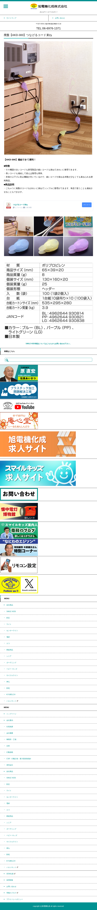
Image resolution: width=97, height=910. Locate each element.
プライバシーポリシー (14, 899)
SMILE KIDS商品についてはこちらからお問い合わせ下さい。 (48, 344)
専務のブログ (11, 893)
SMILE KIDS (11, 611)
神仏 (8, 682)
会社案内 (9, 720)
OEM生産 (10, 874)
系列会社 (9, 765)
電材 (8, 637)
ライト (8, 624)
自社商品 (9, 605)
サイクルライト (12, 675)
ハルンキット (11, 701)
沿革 (8, 746)
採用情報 (9, 880)
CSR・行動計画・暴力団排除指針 (18, 759)
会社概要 (9, 733)
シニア (8, 656)
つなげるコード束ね (20, 205)
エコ (8, 643)
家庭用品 (9, 650)
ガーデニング (11, 663)
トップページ (11, 714)
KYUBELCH (10, 694)
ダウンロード (86, 204)
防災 (8, 618)
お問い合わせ (11, 886)
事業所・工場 (11, 739)
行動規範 (9, 752)
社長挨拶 (9, 727)
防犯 (8, 688)
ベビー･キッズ (11, 669)
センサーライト (12, 631)
